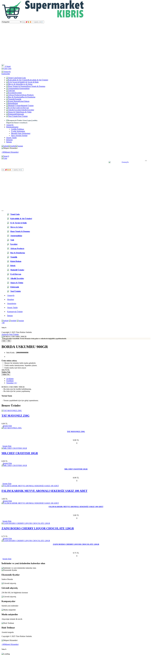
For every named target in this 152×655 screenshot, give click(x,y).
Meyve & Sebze (26, 84)
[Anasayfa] (43, 20)
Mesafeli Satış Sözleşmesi (20, 133)
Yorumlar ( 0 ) (11, 383)
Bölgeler (9, 140)
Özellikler (10, 381)
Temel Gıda (21, 78)
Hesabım (10, 299)
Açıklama (10, 379)
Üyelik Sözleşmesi (18, 131)
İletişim (9, 142)
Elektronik (20, 114)
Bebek (15, 103)
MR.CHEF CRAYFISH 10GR (20, 453)
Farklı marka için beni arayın (15, 368)
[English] (12, 146)
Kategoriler (6, 74)
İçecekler (18, 93)
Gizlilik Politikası (17, 129)
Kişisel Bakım (24, 101)
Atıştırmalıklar (24, 88)
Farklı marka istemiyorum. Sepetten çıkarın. (21, 365)
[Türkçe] (5, 146)
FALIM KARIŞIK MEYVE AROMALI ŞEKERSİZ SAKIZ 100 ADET (44, 490)
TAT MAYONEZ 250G (15, 415)
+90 (3, 323)
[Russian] (19, 146)
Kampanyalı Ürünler (15, 312)
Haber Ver (5, 374)
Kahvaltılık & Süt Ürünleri (38, 80)
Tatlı (13, 91)
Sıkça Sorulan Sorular (19, 135)
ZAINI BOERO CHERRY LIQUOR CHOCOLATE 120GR (38, 528)
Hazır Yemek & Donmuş (36, 86)
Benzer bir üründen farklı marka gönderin (20, 363)
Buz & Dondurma (28, 97)
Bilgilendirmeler (12, 127)
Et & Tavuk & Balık (31, 82)
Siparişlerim (11, 303)
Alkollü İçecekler (27, 110)
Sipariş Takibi (11, 138)
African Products (27, 95)
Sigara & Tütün (25, 112)
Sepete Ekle (6, 446)
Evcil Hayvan (24, 108)
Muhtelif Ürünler (27, 106)
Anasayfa (9, 125)
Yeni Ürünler (23, 116)
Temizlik (18, 99)
